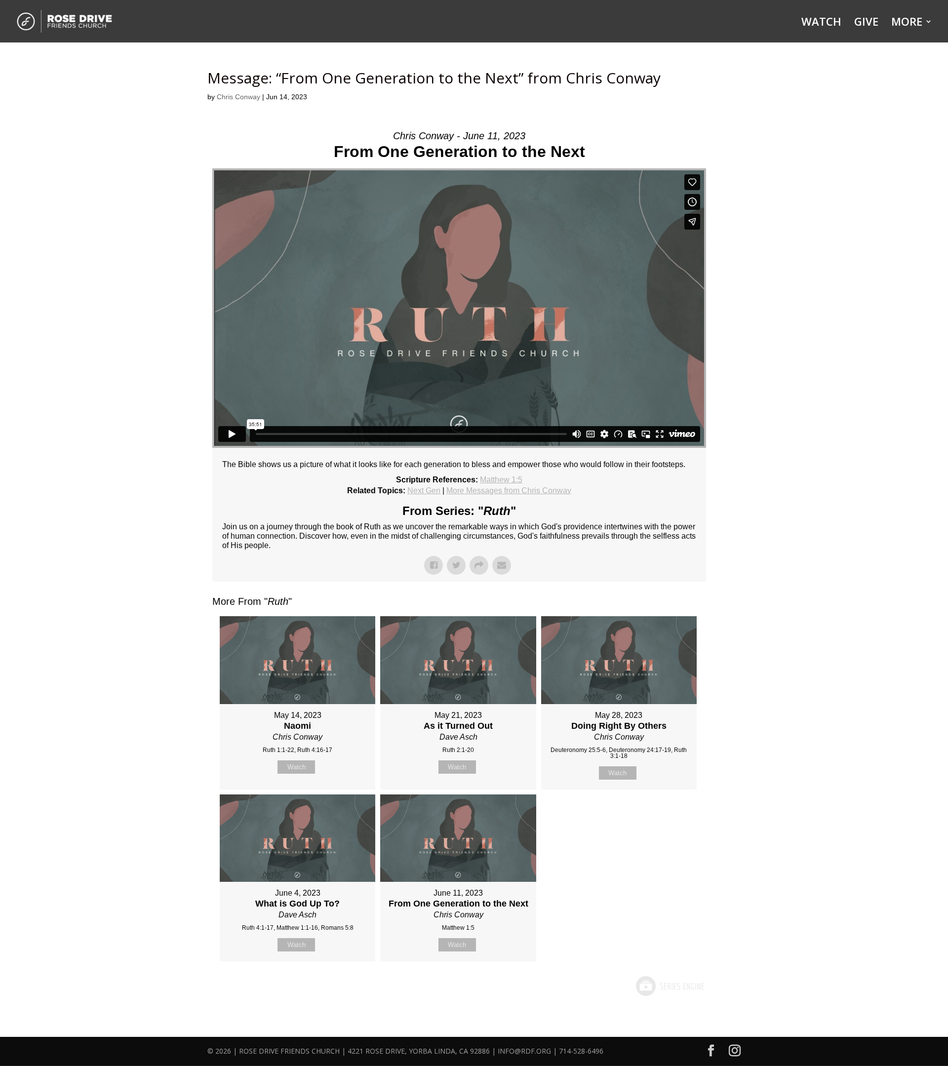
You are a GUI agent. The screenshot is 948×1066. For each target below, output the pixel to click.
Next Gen (423, 490)
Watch (296, 767)
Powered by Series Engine (669, 986)
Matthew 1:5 (501, 479)
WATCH (821, 23)
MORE (906, 23)
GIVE (866, 23)
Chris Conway (238, 97)
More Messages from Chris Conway (508, 490)
